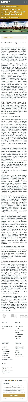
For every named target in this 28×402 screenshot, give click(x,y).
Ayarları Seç (22, 398)
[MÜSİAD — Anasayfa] (5, 2)
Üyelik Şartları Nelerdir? (7, 370)
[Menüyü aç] (25, 2)
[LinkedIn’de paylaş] (20, 42)
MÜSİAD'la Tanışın (19, 326)
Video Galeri (5, 355)
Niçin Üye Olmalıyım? (7, 368)
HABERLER (8, 6)
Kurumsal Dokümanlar (7, 359)
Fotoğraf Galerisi (6, 353)
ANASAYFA (3, 6)
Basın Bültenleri (5, 349)
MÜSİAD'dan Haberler (7, 326)
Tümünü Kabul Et (14, 395)
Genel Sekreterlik (19, 334)
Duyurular (4, 347)
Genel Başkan (18, 328)
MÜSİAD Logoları (6, 357)
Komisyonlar (18, 338)
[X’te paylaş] (23, 42)
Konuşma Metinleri (6, 351)
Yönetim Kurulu (18, 336)
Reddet (4, 398)
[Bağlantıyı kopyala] (16, 43)
